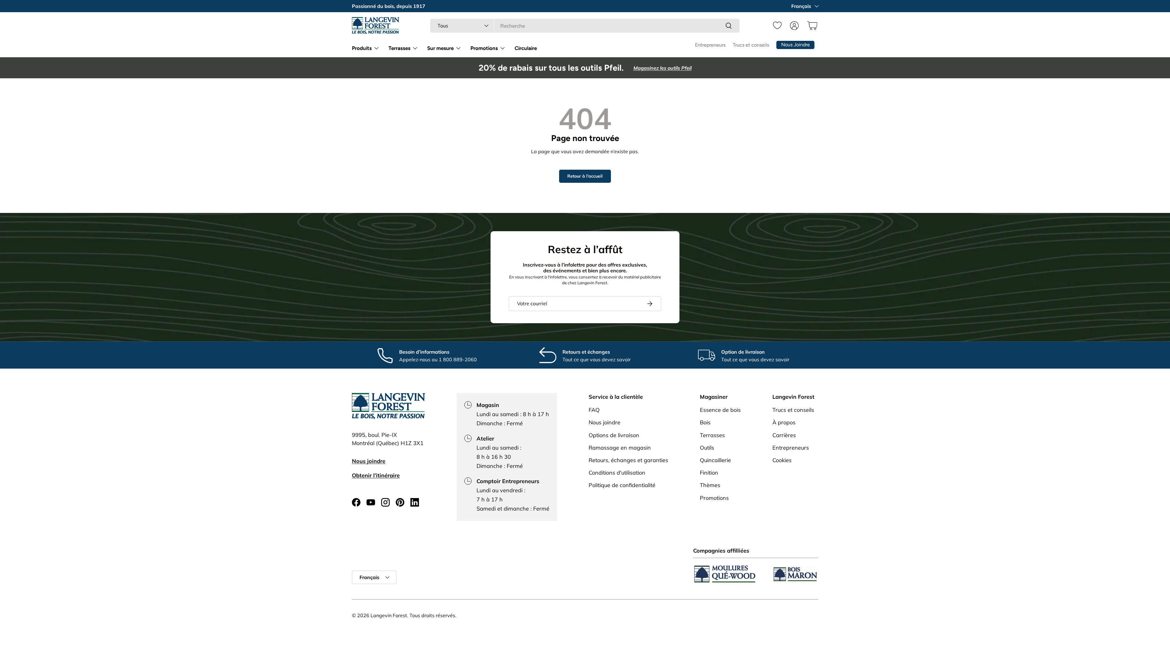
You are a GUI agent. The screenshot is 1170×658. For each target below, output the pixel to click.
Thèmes (710, 485)
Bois (705, 422)
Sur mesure (440, 48)
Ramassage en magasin (620, 447)
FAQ (594, 409)
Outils (707, 447)
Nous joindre (368, 461)
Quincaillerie (715, 460)
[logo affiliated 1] (725, 574)
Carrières (784, 435)
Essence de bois (720, 409)
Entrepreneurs (710, 45)
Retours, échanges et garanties (628, 460)
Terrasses (399, 48)
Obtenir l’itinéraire (376, 475)
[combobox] (584, 26)
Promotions (484, 48)
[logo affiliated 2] (795, 574)
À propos (784, 422)
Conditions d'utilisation (617, 472)
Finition (709, 472)
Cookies (782, 460)
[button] (811, 25)
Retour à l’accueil (585, 176)
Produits (362, 48)
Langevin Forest (388, 615)
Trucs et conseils (751, 45)
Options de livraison (614, 435)
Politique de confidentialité (622, 485)
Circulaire (526, 48)
